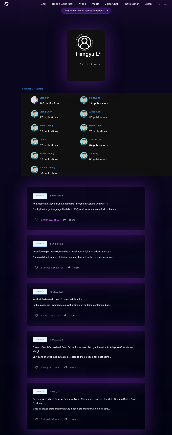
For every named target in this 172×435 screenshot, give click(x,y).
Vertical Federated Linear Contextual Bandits (57, 299)
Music (95, 4)
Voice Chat (111, 4)
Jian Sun (44, 97)
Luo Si (43, 139)
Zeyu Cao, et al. (51, 315)
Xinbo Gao (94, 111)
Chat (43, 4)
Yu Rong (93, 153)
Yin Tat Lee (95, 139)
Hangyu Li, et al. (51, 367)
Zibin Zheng (46, 125)
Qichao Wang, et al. (53, 267)
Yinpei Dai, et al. (51, 419)
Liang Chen (46, 111)
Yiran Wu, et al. (51, 219)
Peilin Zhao (95, 125)
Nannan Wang (47, 167)
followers (93, 64)
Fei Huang (94, 97)
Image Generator (62, 4)
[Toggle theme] (158, 4)
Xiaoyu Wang (47, 153)
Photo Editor (131, 4)
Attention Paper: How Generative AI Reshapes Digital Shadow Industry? (72, 251)
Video (82, 4)
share (72, 219)
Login (148, 4)
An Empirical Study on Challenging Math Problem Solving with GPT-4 (70, 203)
